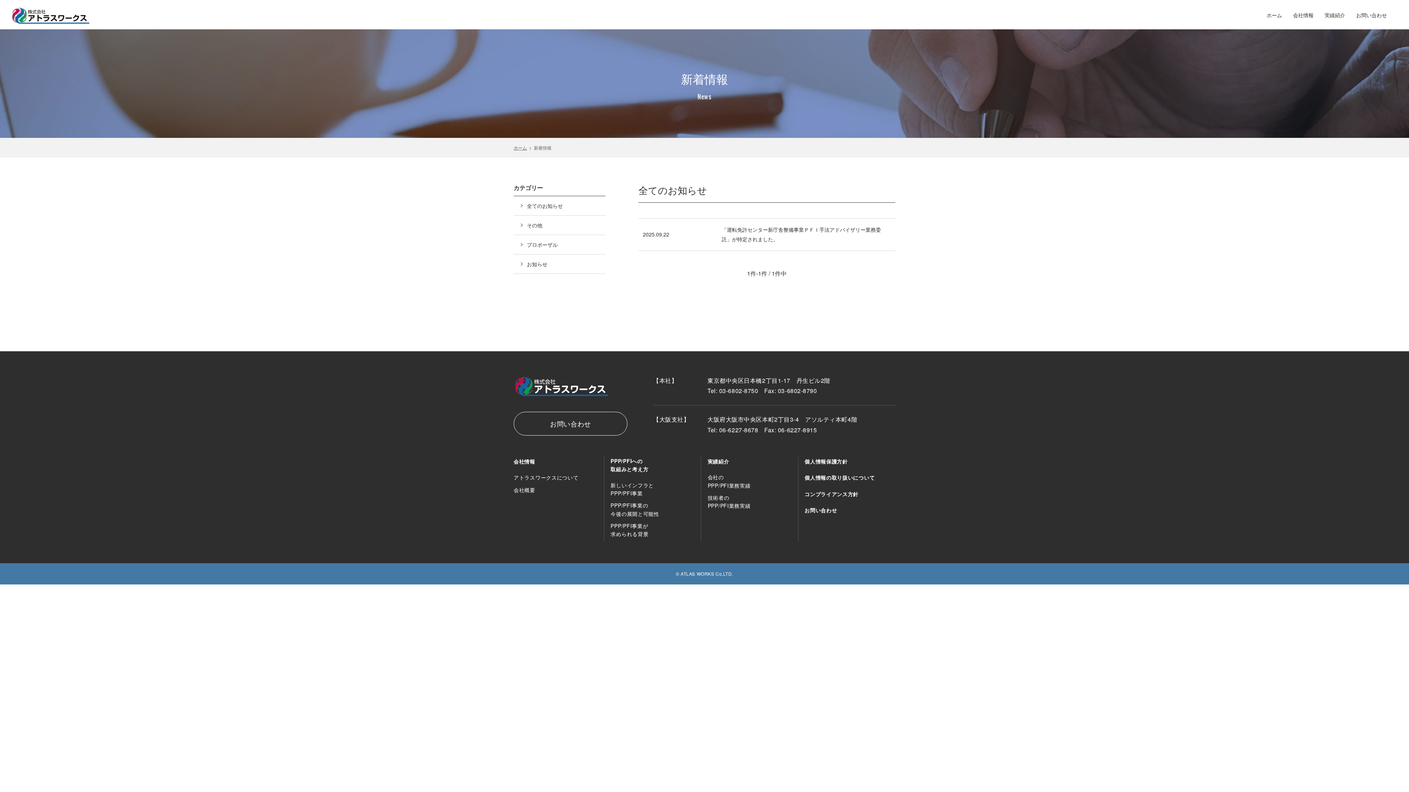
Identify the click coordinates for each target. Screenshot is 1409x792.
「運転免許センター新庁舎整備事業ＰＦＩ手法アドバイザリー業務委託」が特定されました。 (801, 234)
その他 (534, 225)
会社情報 (1303, 15)
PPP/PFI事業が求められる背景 (629, 530)
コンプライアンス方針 (832, 494)
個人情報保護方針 (826, 461)
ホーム (1274, 15)
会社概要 (524, 490)
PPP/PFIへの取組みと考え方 (629, 465)
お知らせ (537, 264)
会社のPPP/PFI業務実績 (729, 481)
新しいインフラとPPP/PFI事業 (632, 489)
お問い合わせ (1371, 15)
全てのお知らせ (545, 205)
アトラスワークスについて (546, 477)
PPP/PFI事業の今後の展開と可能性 (635, 509)
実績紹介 (1335, 15)
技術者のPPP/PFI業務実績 (729, 502)
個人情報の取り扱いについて (840, 477)
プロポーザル (542, 244)
